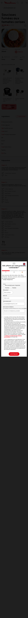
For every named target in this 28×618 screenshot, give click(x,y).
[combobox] (8, 292)
